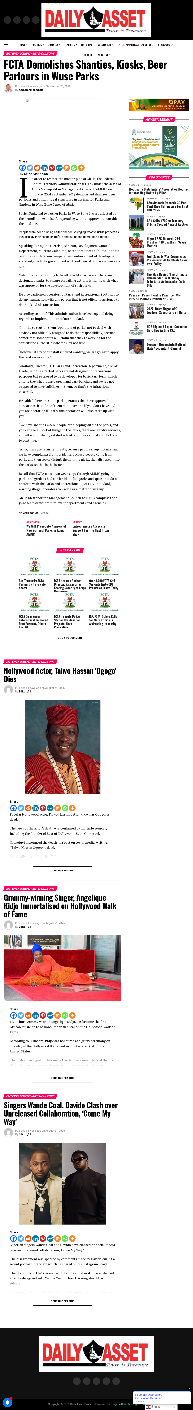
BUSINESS (53, 45)
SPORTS (88, 55)
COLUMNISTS (104, 45)
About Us (103, 55)
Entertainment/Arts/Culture (135, 45)
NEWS (22, 45)
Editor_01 (25, 691)
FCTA (46, 513)
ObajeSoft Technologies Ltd (128, 1404)
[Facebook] (22, 168)
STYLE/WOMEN (165, 45)
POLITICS (37, 45)
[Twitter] (30, 168)
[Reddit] (37, 168)
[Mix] (66, 168)
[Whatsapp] (74, 168)
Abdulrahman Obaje (31, 89)
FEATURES (69, 45)
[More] (81, 168)
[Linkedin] (44, 168)
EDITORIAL (86, 45)
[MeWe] (59, 168)
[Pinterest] (52, 168)
